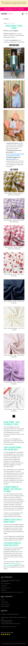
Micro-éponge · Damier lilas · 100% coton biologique (14, 220)
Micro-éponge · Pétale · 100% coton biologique (14, 356)
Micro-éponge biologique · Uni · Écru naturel (14, 329)
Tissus (5, 23)
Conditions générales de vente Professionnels (12, 592)
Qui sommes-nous (5, 604)
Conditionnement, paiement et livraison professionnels (10, 581)
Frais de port (4, 585)
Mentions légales (5, 606)
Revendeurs (4, 590)
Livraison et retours (5, 588)
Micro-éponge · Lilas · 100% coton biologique (14, 383)
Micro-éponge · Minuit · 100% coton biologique (14, 302)
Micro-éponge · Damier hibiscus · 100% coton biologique (14, 247)
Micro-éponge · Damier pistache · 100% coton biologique (14, 193)
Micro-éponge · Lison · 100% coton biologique (14, 274)
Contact (3, 600)
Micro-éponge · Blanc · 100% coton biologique (14, 410)
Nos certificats (4, 602)
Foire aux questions (5, 583)
